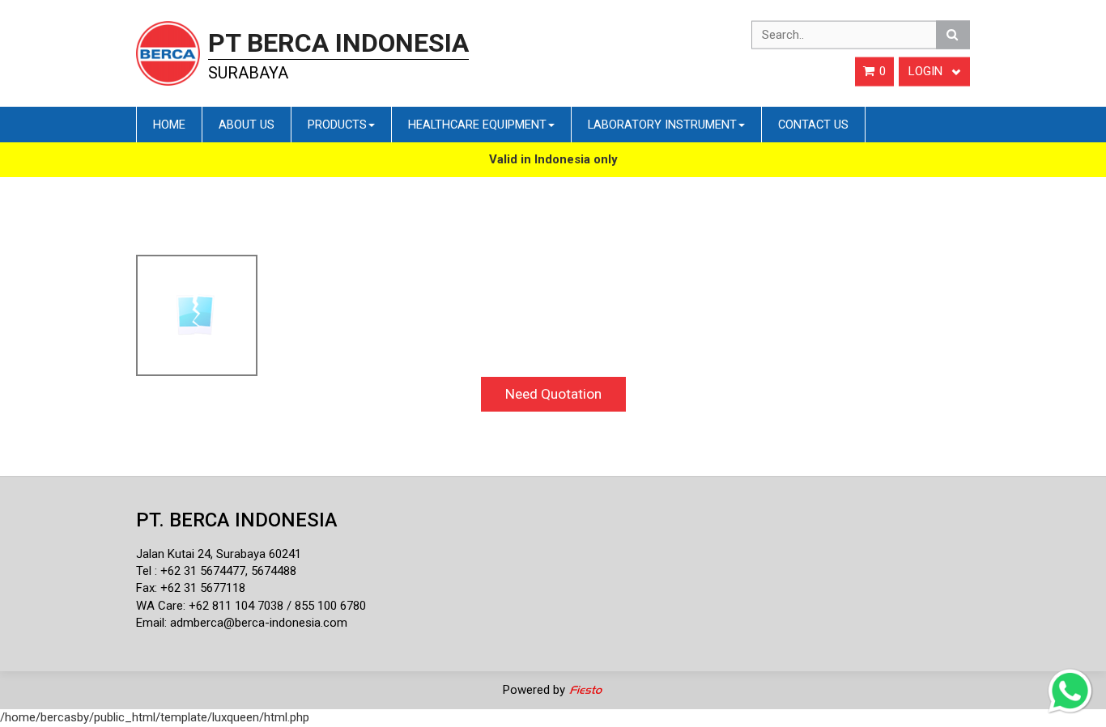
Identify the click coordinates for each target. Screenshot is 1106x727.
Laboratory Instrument (662, 124)
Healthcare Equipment (477, 124)
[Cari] (953, 35)
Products (337, 124)
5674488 (273, 571)
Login (927, 71)
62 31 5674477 (206, 571)
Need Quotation (553, 394)
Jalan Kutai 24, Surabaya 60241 (218, 554)
